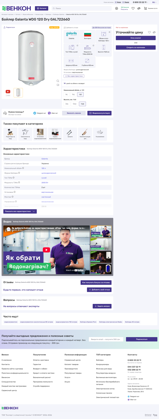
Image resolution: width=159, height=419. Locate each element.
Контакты (6, 364)
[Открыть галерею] (57, 84)
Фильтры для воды (104, 369)
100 (73, 94)
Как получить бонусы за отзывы (96, 282)
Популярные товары (73, 373)
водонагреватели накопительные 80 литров (36, 322)
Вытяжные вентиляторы (106, 377)
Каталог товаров (71, 364)
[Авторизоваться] (116, 8)
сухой (44, 178)
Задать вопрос (103, 306)
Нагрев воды (39, 14)
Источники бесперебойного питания (108, 383)
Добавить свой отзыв (101, 290)
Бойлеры (48, 14)
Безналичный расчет (42, 377)
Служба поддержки (41, 386)
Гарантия (37, 364)
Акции (67, 382)
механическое (48, 202)
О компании (7, 360)
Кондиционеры (102, 364)
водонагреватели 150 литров (66, 322)
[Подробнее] (109, 32)
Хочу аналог (136, 38)
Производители (71, 369)
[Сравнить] (154, 32)
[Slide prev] (6, 58)
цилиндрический (49, 173)
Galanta (71, 38)
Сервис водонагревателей (55, 137)
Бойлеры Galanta (58, 14)
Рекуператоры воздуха (106, 373)
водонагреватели (10, 322)
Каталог (43, 8)
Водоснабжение (28, 14)
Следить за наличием (136, 47)
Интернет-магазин (7, 14)
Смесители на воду (25, 137)
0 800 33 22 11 (139, 2)
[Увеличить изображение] (57, 80)
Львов (126, 2)
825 (67, 104)
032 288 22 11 (134, 370)
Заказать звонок (74, 113)
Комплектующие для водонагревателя (85, 138)
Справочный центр (73, 360)
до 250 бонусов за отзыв (102, 28)
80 (66, 94)
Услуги (67, 377)
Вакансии (6, 377)
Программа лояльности (43, 382)
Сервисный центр (9, 390)
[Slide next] (57, 58)
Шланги (70, 136)
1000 (74, 104)
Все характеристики (75, 76)
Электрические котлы (105, 389)
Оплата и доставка (41, 360)
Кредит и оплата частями (43, 373)
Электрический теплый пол (107, 397)
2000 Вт (45, 183)
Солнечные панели (104, 393)
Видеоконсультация (101, 113)
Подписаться (141, 339)
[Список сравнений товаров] (139, 8)
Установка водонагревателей (40, 137)
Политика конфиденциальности (15, 373)
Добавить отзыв (72, 28)
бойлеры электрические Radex (110, 322)
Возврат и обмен (40, 369)
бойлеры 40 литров (132, 322)
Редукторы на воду (10, 137)
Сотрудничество (9, 382)
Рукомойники (100, 136)
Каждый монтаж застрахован (14, 386)
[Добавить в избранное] (149, 32)
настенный (46, 197)
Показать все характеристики (18, 211)
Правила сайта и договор (12, 369)
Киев (119, 2)
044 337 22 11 (134, 367)
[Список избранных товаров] (133, 8)
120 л (44, 168)
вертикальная (47, 192)
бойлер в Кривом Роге (88, 322)
